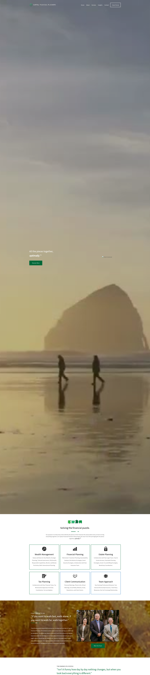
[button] (82, 4)
